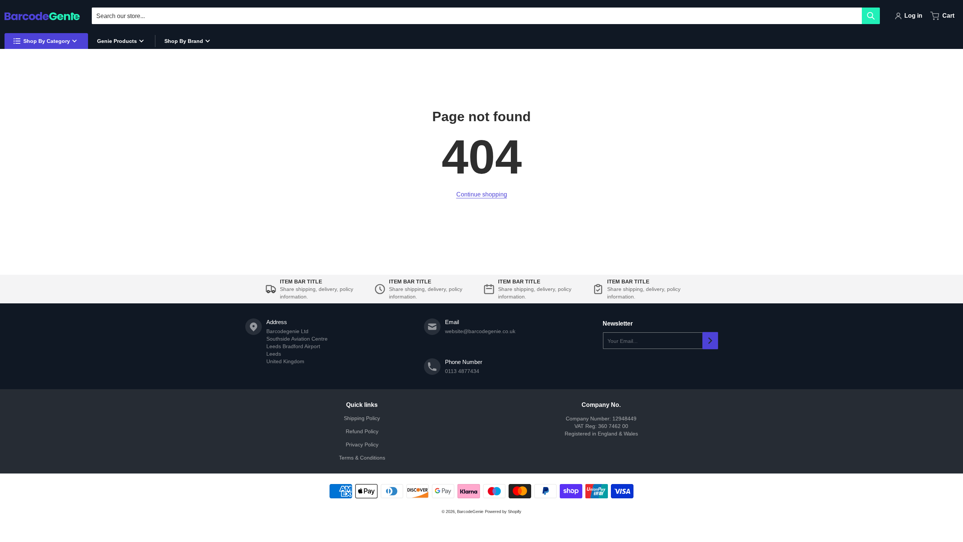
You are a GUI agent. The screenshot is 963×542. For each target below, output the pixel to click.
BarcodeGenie (470, 511)
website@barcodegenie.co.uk (480, 331)
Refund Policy (362, 431)
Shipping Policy (362, 418)
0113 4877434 (462, 371)
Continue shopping (481, 194)
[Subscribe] (710, 340)
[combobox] (485, 16)
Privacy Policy (362, 445)
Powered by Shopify (503, 511)
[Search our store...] (871, 16)
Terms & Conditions (362, 458)
